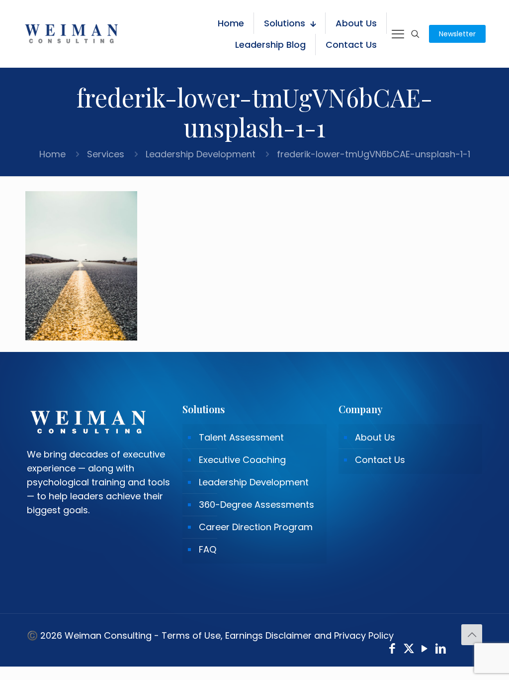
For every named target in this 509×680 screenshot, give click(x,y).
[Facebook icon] (392, 650)
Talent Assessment (241, 437)
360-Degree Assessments (256, 504)
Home (52, 154)
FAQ (207, 549)
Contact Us (380, 459)
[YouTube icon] (424, 650)
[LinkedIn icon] (441, 650)
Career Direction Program (256, 527)
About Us (375, 437)
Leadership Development (200, 154)
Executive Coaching (242, 459)
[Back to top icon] (471, 634)
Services (105, 154)
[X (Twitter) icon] (409, 650)
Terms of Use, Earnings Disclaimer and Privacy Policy (278, 635)
